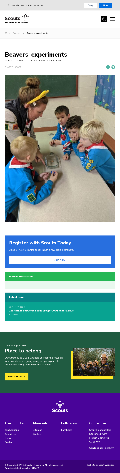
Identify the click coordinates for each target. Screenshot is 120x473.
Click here (109, 448)
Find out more (16, 376)
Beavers (16, 33)
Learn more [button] (38, 5)
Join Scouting (12, 430)
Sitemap (37, 430)
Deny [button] (90, 5)
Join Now (60, 260)
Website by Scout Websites (100, 465)
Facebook (66, 430)
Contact (9, 442)
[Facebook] (108, 67)
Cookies (37, 434)
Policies (9, 438)
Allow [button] (105, 5)
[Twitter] (113, 67)
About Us (10, 434)
